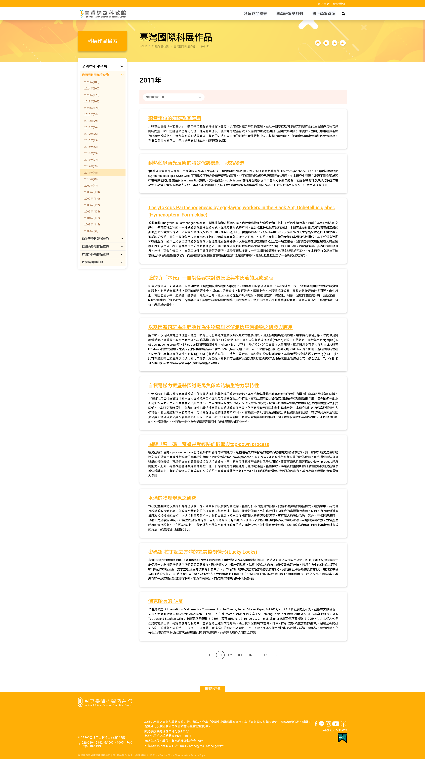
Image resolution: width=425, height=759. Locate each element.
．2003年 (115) (91, 224)
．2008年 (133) (91, 192)
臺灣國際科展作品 (185, 46)
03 (240, 655)
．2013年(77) (90, 159)
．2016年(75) (90, 140)
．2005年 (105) (91, 211)
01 (220, 655)
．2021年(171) (90, 108)
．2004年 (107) (91, 218)
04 (250, 655)
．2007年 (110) (91, 198)
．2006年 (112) (91, 205)
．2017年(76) (90, 133)
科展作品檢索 (160, 46)
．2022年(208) (90, 101)
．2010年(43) (90, 179)
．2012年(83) (90, 166)
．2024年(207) (90, 88)
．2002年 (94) (90, 231)
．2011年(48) (90, 172)
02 (230, 655)
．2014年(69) (90, 153)
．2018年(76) (90, 127)
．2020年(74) (90, 114)
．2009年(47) (90, 185)
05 (266, 655)
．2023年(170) (90, 95)
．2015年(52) (90, 146)
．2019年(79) (90, 121)
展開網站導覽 (212, 688)
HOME (143, 46)
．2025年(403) (90, 82)
